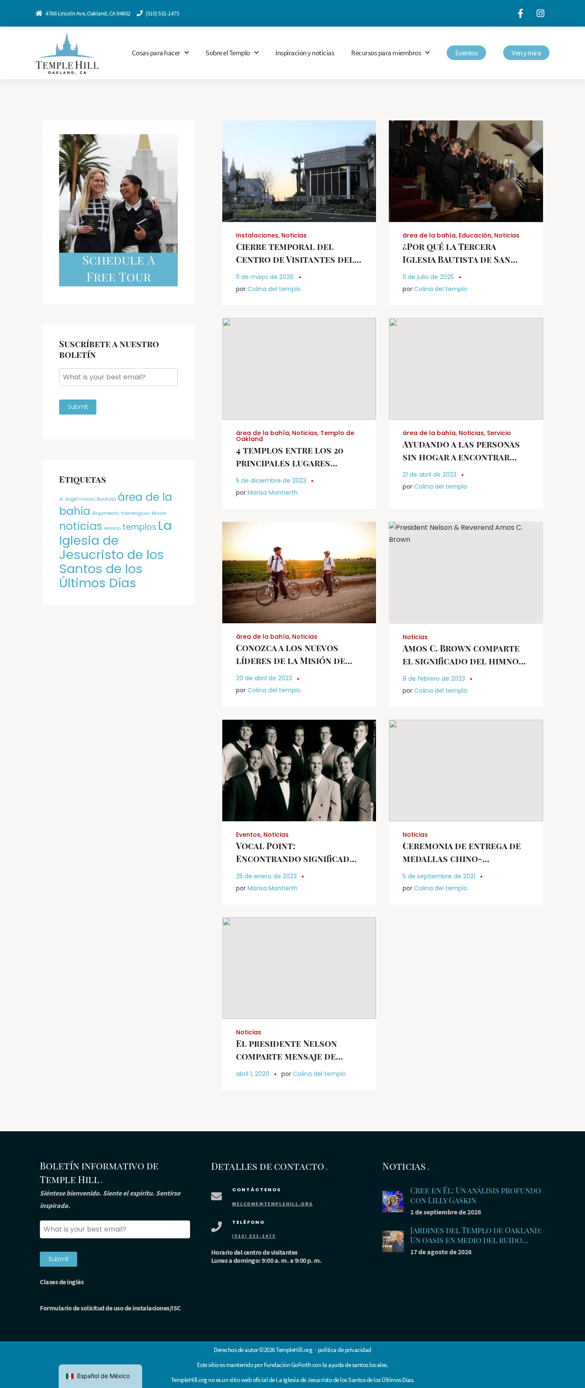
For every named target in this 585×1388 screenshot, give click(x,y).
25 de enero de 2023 (266, 876)
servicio (112, 528)
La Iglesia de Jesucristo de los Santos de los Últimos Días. (345, 1380)
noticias (80, 526)
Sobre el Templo (228, 52)
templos (139, 527)
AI (61, 499)
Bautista (106, 499)
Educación (475, 235)
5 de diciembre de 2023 (271, 480)
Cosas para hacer (156, 52)
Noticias (294, 235)
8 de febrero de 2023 (434, 678)
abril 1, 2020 (252, 1074)
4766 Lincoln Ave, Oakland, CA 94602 (88, 13)
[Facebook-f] (520, 13)
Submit (78, 407)
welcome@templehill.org (272, 1204)
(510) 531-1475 (162, 13)
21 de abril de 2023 (430, 474)
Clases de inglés (62, 1281)
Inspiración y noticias (304, 52)
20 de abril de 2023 (264, 678)
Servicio (499, 433)
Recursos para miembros (386, 52)
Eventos (248, 834)
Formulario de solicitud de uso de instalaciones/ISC (110, 1308)
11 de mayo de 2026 (265, 277)
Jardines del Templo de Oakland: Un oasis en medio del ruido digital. (476, 1240)
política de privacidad (344, 1350)
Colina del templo (274, 289)
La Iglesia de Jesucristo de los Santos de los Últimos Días (115, 554)
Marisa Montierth (273, 492)
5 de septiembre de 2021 (439, 876)
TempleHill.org (189, 1380)
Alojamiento (105, 513)
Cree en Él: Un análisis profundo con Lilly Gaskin (475, 1195)
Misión (159, 513)
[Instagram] (540, 13)
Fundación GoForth (287, 1365)
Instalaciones (257, 235)
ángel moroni (80, 499)
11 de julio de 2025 (428, 277)
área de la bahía (429, 235)
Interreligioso (135, 513)
